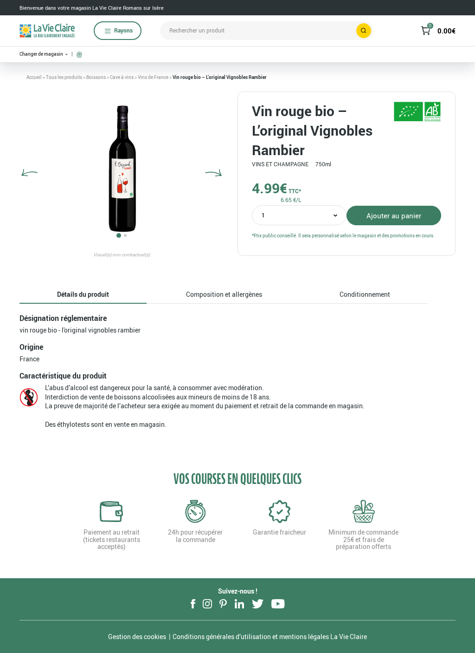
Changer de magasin (41, 54)
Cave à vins (122, 77)
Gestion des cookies (137, 636)
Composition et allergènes (224, 294)
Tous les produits (64, 77)
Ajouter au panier (393, 215)
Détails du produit (83, 294)
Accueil (34, 77)
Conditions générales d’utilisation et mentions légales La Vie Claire (270, 636)
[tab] (83, 294)
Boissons (96, 77)
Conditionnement (365, 294)
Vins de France (153, 77)
